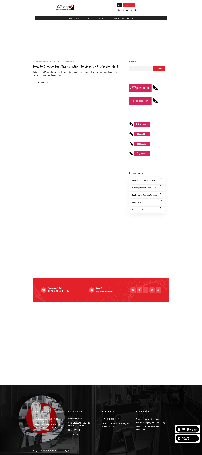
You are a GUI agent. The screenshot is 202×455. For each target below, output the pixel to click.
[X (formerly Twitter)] (123, 10)
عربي (119, 5)
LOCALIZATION (74, 430)
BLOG (110, 18)
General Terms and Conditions (147, 419)
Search (132, 62)
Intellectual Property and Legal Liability (150, 423)
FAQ (132, 18)
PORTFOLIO (99, 18)
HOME (71, 18)
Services (88, 18)
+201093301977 (110, 419)
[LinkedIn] (131, 10)
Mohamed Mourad (41, 62)
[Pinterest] (135, 10)
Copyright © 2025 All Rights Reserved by (49, 451)
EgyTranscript (70, 451)
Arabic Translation (139, 202)
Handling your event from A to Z (144, 188)
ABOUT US (78, 18)
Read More (41, 83)
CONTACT (117, 18)
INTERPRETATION (75, 419)
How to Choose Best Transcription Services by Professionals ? (75, 66)
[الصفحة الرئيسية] (65, 7)
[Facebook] (118, 10)
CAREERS (125, 18)
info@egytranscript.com (104, 291)
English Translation (139, 210)
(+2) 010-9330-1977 (59, 291)
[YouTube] (127, 10)
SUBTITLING (73, 434)
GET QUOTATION (129, 5)
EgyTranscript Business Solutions (144, 195)
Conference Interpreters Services (144, 180)
